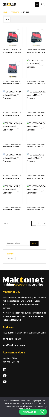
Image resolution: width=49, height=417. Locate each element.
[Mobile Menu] (37, 4)
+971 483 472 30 (12, 339)
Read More (17, 31)
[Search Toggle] (43, 4)
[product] (12, 37)
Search (34, 243)
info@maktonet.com (14, 345)
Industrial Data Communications (14, 50)
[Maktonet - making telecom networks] (9, 4)
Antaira (10, 258)
